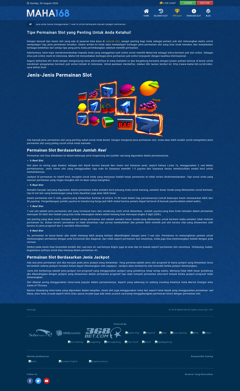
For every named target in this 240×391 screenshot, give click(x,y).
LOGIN (188, 3)
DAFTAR (205, 3)
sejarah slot (113, 41)
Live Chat (169, 3)
